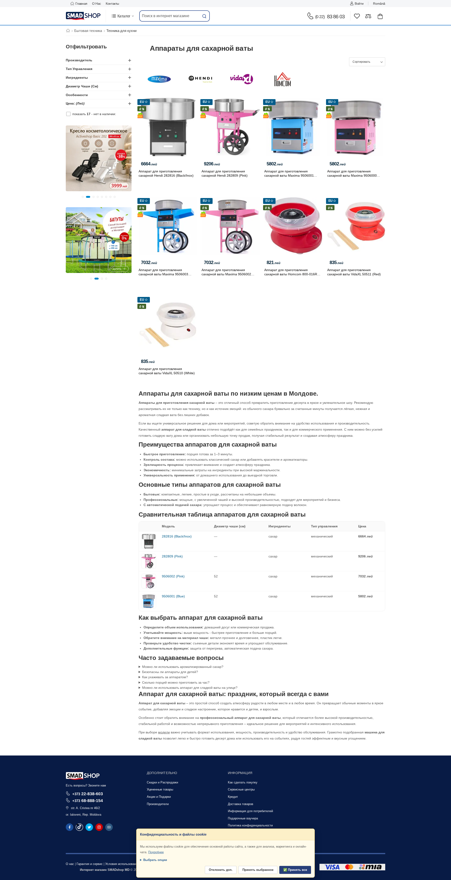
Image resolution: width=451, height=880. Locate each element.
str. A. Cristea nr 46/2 (85, 808)
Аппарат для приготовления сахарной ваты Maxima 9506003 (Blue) (163, 274)
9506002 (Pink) (173, 576)
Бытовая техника (88, 31)
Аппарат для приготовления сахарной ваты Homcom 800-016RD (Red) (291, 274)
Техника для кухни (121, 31)
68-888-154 (87, 800)
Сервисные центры (241, 789)
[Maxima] (159, 79)
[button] (122, 16)
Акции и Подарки (159, 796)
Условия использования (122, 864)
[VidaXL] (241, 79)
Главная (81, 3)
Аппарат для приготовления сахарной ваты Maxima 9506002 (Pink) (226, 274)
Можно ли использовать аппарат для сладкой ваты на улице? (189, 687)
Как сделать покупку (242, 782)
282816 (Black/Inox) (177, 536)
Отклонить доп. (221, 870)
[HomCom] (282, 79)
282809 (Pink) (172, 556)
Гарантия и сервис (90, 864)
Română (379, 3)
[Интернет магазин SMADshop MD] (83, 16)
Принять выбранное (257, 870)
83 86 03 (330, 16)
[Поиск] (204, 16)
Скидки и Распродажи (162, 782)
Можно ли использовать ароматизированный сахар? (182, 667)
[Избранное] (357, 16)
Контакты (112, 3)
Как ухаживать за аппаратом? (165, 677)
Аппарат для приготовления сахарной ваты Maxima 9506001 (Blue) (289, 175)
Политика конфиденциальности (250, 825)
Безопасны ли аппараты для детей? (170, 672)
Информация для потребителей (250, 811)
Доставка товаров (240, 804)
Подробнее (156, 852)
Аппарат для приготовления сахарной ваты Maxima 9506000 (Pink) (352, 175)
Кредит (233, 796)
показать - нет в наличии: (94, 114)
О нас (96, 3)
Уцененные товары (160, 789)
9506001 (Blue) (173, 596)
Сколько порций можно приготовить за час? (176, 682)
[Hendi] (200, 79)
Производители (158, 804)
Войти (359, 3)
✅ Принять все (295, 870)
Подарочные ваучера (243, 818)
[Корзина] (380, 16)
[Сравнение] (368, 16)
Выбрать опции (155, 860)
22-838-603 (87, 793)
